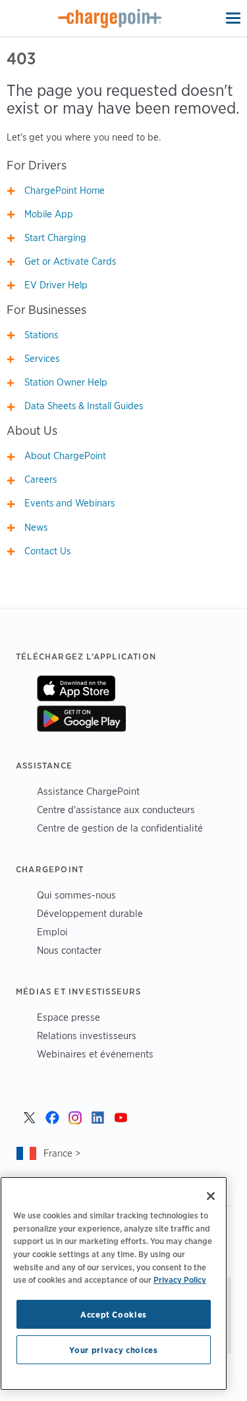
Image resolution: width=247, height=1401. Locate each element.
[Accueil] (109, 18)
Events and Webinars (69, 503)
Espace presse (68, 1017)
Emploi (52, 931)
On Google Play (81, 718)
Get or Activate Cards (70, 261)
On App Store (76, 688)
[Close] (210, 1196)
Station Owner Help (65, 382)
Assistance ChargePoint (88, 791)
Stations (41, 335)
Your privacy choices (113, 1350)
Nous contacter (69, 950)
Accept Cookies (113, 1314)
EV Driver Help (56, 285)
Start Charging (55, 238)
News (35, 527)
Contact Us (47, 551)
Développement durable (90, 913)
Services (41, 359)
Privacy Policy (179, 1279)
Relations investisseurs (86, 1035)
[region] (113, 1283)
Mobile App (48, 214)
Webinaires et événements (95, 1054)
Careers (40, 479)
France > (61, 1153)
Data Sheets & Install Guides (83, 406)
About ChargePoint (65, 456)
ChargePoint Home (64, 190)
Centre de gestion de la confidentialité (120, 828)
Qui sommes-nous (76, 895)
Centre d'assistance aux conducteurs (116, 809)
